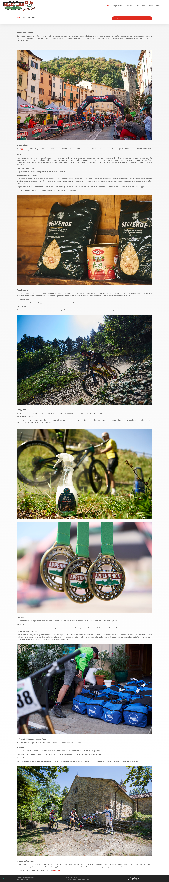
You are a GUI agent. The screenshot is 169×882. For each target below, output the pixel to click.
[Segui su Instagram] (137, 878)
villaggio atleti (23, 149)
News (151, 6)
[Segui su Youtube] (133, 878)
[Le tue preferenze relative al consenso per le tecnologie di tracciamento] (3, 879)
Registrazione (118, 6)
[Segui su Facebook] (129, 878)
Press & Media (140, 6)
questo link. (56, 870)
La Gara (129, 6)
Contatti (157, 6)
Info (108, 6)
